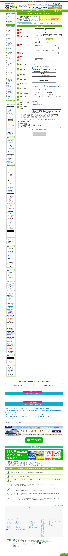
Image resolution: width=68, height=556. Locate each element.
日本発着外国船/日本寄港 (30, 11)
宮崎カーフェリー (43, 526)
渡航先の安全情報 (32, 542)
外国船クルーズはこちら (48, 385)
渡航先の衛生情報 (32, 543)
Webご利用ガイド (41, 4)
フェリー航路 (16, 523)
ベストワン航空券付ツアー (47, 67)
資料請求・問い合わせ (24, 543)
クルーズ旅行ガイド (9, 528)
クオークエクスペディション (10, 250)
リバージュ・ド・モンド (10, 236)
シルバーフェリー (43, 532)
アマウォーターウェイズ (10, 213)
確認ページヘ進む (40, 133)
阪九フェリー (42, 519)
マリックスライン (43, 522)
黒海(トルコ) (8, 522)
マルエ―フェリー (43, 518)
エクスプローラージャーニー (10, 173)
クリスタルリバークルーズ (10, 243)
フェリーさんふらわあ (44, 523)
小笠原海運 (42, 536)
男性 (37, 35)
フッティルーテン (51, 519)
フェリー (55, 69)
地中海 (9, 38)
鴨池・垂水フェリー (43, 531)
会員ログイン (35, 4)
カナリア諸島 (10, 72)
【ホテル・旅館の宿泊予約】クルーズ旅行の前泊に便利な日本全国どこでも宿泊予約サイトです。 (27, 416)
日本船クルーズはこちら (19, 385)
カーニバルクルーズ (31, 520)
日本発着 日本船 (37, 10)
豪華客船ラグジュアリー (45, 11)
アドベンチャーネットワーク (10, 264)
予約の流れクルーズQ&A (59, 11)
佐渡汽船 (42, 530)
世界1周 (9, 96)
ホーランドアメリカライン (10, 143)
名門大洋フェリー (43, 525)
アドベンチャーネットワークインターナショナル (55, 521)
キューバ (9, 76)
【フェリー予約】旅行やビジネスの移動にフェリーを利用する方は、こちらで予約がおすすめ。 (27, 419)
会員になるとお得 (47, 4)
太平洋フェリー (43, 520)
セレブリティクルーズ (32, 524)
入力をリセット (34, 66)
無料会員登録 (31, 4)
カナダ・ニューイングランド (10, 60)
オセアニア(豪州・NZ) (10, 518)
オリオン (30, 528)
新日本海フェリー (43, 524)
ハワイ (20, 5)
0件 (61, 3)
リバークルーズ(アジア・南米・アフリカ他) (21, 517)
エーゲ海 (22, 5)
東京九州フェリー (43, 535)
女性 (41, 35)
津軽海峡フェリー (43, 521)
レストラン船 (46, 71)
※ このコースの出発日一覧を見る (51, 86)
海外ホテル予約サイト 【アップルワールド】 (16, 398)
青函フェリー (42, 533)
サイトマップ (31, 544)
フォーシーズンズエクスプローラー (10, 359)
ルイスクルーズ (31, 519)
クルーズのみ (9, 10)
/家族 (26, 6)
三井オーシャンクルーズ (10, 288)
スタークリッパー (51, 525)
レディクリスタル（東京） (10, 372)
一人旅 (25, 5)
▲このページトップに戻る (58, 505)
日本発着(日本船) (36, 71)
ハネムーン (23, 6)
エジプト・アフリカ (9, 523)
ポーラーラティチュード (10, 253)
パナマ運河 (9, 86)
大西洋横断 (9, 95)
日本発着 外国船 (17, 521)
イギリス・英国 (9, 521)
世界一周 (16, 519)
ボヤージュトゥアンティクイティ (33, 527)
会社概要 (14, 542)
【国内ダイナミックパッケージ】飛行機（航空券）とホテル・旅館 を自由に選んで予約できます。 (27, 408)
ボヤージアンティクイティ (10, 156)
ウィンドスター (51, 524)
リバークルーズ (52, 10)
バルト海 (9, 48)
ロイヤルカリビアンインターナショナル (34, 517)
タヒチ (9, 77)
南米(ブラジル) (9, 517)
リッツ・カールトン (10, 201)
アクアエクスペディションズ (10, 232)
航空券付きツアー (16, 10)
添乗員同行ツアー (23, 10)
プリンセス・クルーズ (32, 522)
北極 (8, 85)
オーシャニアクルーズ (32, 525)
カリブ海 (20, 6)
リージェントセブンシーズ (10, 185)
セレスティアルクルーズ (10, 127)
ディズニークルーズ (31, 518)
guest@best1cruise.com (48, 541)
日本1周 (9, 98)
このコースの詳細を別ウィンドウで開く (44, 66)
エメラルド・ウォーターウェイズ (10, 226)
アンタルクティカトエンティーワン (54, 522)
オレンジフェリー (43, 534)
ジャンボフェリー (43, 527)
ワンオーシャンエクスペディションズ (10, 260)
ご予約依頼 (23, 542)
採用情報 (51, 4)
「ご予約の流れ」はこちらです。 (30, 19)
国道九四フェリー (43, 529)
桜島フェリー (42, 528)
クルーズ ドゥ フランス (10, 134)
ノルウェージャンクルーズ (10, 115)
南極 (8, 83)
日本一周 (16, 520)
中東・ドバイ (10, 68)
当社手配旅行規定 (15, 545)
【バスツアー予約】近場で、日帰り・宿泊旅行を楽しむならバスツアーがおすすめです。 (25, 414)
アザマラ (30, 526)
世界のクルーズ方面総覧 (10, 26)
